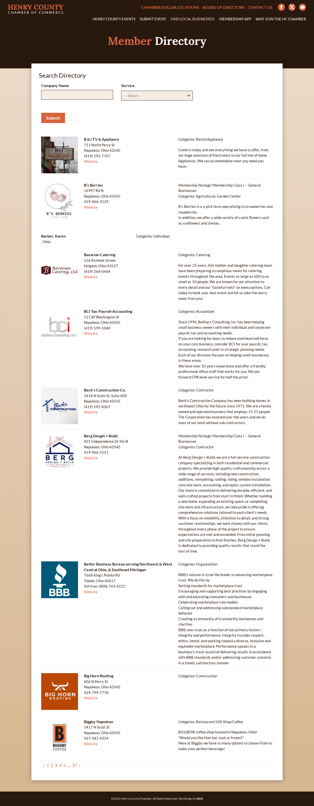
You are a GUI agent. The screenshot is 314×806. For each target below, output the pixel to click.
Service (128, 85)
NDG (199, 798)
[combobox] (157, 96)
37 (74, 765)
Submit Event (153, 19)
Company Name (55, 85)
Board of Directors (223, 7)
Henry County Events (114, 19)
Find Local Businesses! (193, 19)
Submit (53, 118)
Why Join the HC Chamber (281, 19)
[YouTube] (302, 7)
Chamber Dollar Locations (170, 7)
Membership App (235, 19)
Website (91, 161)
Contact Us (260, 7)
